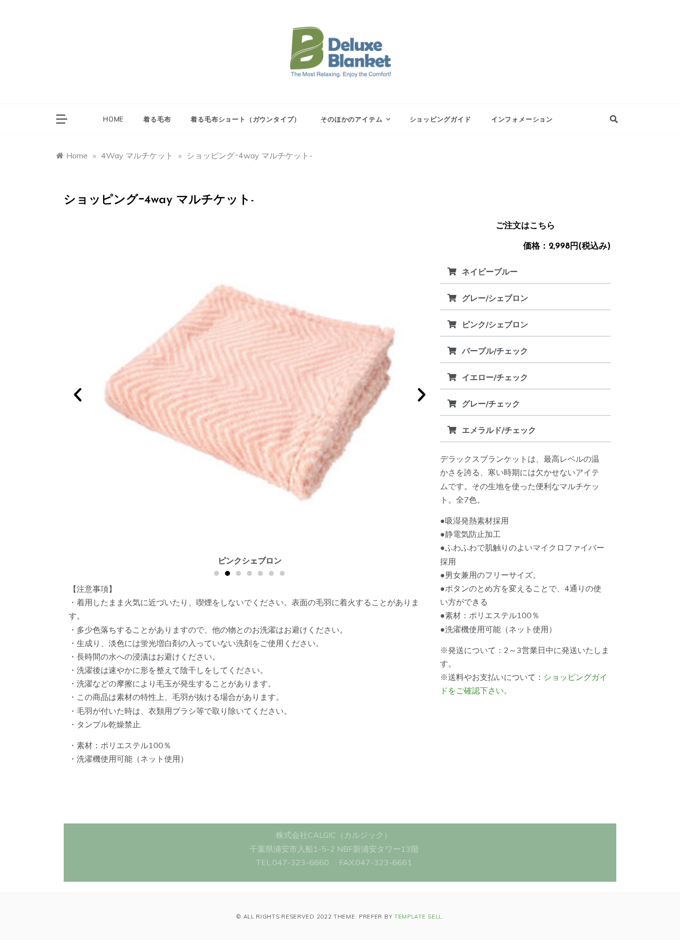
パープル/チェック (495, 351)
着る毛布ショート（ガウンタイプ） (246, 119)
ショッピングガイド (440, 119)
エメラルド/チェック (499, 430)
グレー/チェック (491, 403)
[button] (78, 394)
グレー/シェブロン (495, 298)
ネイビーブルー (490, 271)
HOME (113, 119)
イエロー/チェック (495, 377)
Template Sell (418, 916)
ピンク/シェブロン (495, 324)
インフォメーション (522, 119)
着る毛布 (157, 119)
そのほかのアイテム (351, 119)
